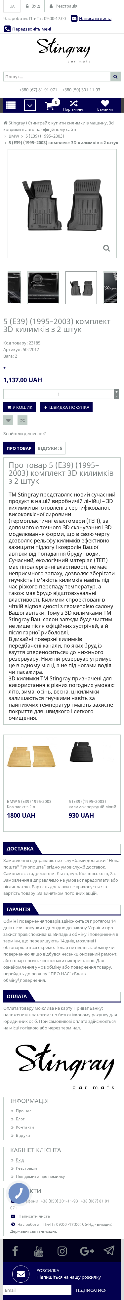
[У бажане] (8, 420)
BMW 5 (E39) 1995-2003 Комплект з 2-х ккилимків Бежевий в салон (29, 804)
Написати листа (95, 18)
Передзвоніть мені (31, 29)
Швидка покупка (69, 407)
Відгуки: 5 (50, 448)
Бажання (105, 109)
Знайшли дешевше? (24, 433)
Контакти (25, 1127)
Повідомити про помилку (40, 1176)
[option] (62, 203)
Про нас (23, 1110)
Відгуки (23, 1135)
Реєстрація (26, 1168)
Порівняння (73, 109)
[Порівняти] (22, 420)
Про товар (19, 448)
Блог (20, 1119)
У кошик (22, 407)
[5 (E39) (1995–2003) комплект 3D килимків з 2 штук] (106, 247)
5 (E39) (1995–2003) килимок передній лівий (92, 804)
